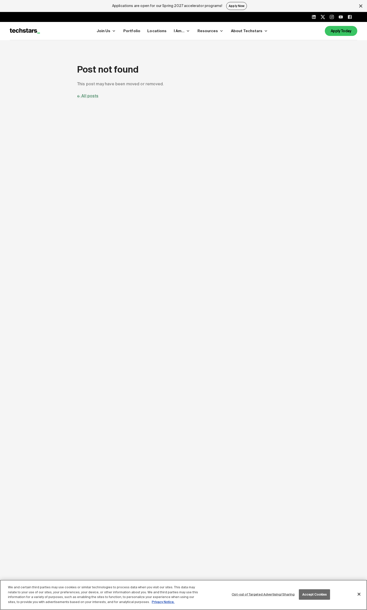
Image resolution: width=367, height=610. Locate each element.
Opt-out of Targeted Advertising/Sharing (263, 594)
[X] (322, 16)
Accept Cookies (314, 594)
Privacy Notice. (163, 602)
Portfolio (131, 30)
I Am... (179, 30)
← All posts (88, 96)
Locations (157, 30)
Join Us (103, 30)
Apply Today (341, 31)
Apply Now (236, 6)
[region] (183, 595)
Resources (207, 30)
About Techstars (246, 30)
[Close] (359, 594)
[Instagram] (331, 16)
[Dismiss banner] (361, 6)
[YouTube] (340, 16)
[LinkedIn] (313, 16)
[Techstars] (25, 30)
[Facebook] (349, 16)
